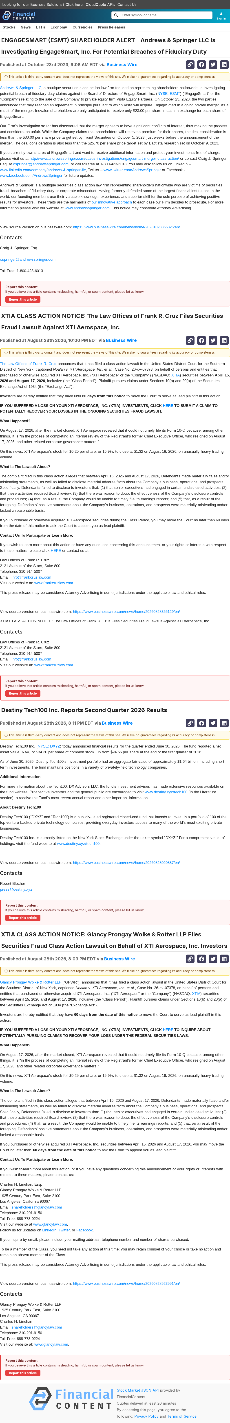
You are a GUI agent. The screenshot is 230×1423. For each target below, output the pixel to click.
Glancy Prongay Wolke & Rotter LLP (30, 982)
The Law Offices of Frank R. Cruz (28, 364)
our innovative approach (112, 202)
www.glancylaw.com (50, 1224)
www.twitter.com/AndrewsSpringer (132, 170)
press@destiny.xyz (16, 889)
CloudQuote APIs (100, 4)
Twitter (64, 1230)
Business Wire (122, 64)
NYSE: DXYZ (49, 746)
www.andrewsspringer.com (87, 208)
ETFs (40, 27)
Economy (59, 27)
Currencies (83, 27)
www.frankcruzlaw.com (53, 583)
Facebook (84, 1230)
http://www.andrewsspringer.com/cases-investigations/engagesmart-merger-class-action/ (104, 158)
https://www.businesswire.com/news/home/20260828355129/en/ (126, 612)
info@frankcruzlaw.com (31, 577)
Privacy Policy (146, 1416)
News (26, 27)
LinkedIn (49, 1230)
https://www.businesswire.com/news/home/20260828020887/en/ (126, 863)
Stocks (9, 27)
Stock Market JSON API (138, 1390)
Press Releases (111, 27)
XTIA (175, 375)
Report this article (23, 299)
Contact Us (127, 4)
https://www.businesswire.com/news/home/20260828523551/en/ (126, 1283)
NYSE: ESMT (168, 94)
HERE (56, 551)
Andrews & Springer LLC (20, 88)
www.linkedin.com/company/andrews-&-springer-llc (43, 170)
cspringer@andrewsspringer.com (41, 164)
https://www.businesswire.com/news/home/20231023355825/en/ (126, 227)
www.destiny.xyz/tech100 (166, 792)
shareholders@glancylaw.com (37, 1207)
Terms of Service (182, 1416)
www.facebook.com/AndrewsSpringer (31, 175)
